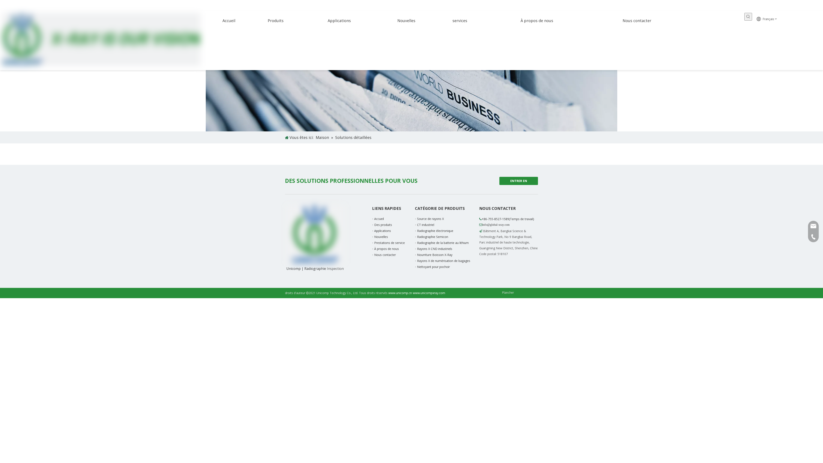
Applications (382, 231)
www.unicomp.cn (400, 293)
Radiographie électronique (435, 231)
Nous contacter (385, 255)
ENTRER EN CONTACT (518, 182)
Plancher (508, 292)
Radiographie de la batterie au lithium (443, 243)
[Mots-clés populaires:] (748, 17)
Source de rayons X (430, 219)
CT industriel (425, 225)
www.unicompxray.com (429, 293)
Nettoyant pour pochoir (433, 267)
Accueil (379, 219)
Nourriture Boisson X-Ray (434, 255)
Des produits (383, 225)
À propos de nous (386, 249)
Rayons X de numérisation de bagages (443, 261)
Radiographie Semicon (432, 237)
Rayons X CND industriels (434, 249)
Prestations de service (389, 243)
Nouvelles (381, 237)
